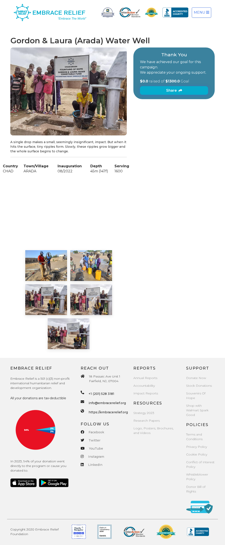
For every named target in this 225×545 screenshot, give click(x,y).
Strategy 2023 (143, 413)
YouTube (96, 448)
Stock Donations (199, 386)
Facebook (96, 432)
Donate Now (196, 378)
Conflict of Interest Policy (200, 464)
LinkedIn (95, 465)
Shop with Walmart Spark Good (197, 410)
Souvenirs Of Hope (195, 395)
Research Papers (146, 421)
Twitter (94, 440)
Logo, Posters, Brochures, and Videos (153, 430)
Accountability (144, 386)
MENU (200, 12)
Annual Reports (145, 378)
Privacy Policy (196, 447)
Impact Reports (145, 393)
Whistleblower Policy (197, 476)
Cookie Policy (196, 454)
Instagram (96, 457)
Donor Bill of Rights (195, 489)
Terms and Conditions (194, 436)
